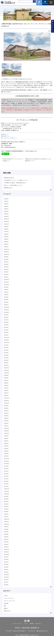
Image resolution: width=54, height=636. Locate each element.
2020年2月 (6, 393)
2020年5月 (6, 385)
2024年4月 (6, 269)
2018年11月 (6, 430)
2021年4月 (6, 357)
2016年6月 (6, 504)
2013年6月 (6, 584)
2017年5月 (6, 476)
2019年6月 (6, 413)
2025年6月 (6, 234)
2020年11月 (6, 370)
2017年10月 (6, 463)
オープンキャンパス (52, 27)
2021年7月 (6, 350)
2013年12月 (6, 574)
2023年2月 (6, 302)
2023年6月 (6, 294)
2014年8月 (6, 559)
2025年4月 (6, 239)
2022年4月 (6, 327)
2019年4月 (6, 418)
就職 (5, 605)
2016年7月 (6, 501)
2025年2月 (6, 244)
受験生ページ (5, 134)
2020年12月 (6, 367)
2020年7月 (6, 380)
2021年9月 (6, 345)
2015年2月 (6, 544)
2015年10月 (6, 524)
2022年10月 (6, 312)
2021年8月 (6, 347)
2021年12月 (6, 337)
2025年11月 (6, 221)
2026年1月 (6, 216)
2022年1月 (6, 335)
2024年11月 (6, 251)
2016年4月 (6, 509)
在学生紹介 (6, 603)
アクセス (26, 623)
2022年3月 (6, 330)
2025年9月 (6, 226)
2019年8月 (6, 408)
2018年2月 (6, 453)
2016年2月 (6, 514)
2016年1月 (6, 516)
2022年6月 (6, 322)
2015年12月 (6, 519)
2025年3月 (6, 241)
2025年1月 (6, 246)
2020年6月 (6, 382)
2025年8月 (6, 229)
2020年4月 (6, 388)
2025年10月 (6, 224)
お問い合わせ (38, 623)
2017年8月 (6, 468)
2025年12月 (6, 218)
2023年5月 (6, 297)
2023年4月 (6, 299)
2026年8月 (6, 198)
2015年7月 (6, 531)
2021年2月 (6, 362)
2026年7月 (6, 201)
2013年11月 (6, 577)
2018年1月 (6, 456)
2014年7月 (6, 562)
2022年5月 (6, 324)
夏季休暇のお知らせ (8, 187)
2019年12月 (6, 398)
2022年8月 (6, 317)
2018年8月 (6, 438)
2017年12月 (6, 458)
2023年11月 (6, 282)
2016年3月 (6, 511)
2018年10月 (6, 433)
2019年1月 (6, 425)
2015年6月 (6, 534)
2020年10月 (6, 372)
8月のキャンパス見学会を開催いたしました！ (13, 185)
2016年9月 (6, 496)
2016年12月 (6, 488)
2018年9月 (6, 435)
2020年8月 (6, 377)
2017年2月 (6, 483)
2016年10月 (6, 493)
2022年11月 (6, 309)
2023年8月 (6, 289)
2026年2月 (6, 213)
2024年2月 (6, 274)
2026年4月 (6, 208)
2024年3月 (6, 271)
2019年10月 (6, 403)
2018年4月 (6, 448)
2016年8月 (6, 498)
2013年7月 (6, 582)
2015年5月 (6, 536)
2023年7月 (6, 292)
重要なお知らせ (7, 610)
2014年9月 (6, 557)
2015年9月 (6, 526)
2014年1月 (6, 572)
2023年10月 (6, 284)
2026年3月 (6, 211)
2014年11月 (6, 551)
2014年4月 (6, 569)
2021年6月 (6, 352)
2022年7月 (6, 319)
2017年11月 (6, 461)
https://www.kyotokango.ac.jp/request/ (20, 123)
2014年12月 (6, 549)
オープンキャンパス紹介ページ (9, 137)
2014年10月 (6, 554)
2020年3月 (6, 390)
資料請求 (32, 623)
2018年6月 (6, 443)
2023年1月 (6, 304)
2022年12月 (6, 307)
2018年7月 (6, 440)
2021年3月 (6, 360)
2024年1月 (6, 277)
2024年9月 (6, 256)
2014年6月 (6, 564)
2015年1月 (6, 546)
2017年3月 (6, 481)
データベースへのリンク (9, 598)
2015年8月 (6, 529)
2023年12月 (6, 279)
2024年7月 (6, 261)
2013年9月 (6, 579)
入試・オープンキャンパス (9, 600)
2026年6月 (6, 203)
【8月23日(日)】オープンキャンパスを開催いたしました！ (16, 180)
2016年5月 (6, 506)
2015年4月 (6, 539)
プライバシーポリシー (17, 623)
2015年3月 (6, 541)
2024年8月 (6, 259)
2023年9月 (6, 287)
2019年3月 (6, 420)
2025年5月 (6, 236)
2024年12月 (6, 249)
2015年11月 (6, 521)
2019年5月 (6, 415)
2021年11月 (6, 340)
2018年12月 (6, 428)
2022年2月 (6, 332)
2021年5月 (6, 355)
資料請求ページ (5, 136)
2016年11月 (6, 491)
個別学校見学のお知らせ (9, 177)
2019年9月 (6, 405)
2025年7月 (6, 231)
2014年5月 (6, 567)
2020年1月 (6, 395)
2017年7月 (6, 471)
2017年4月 (6, 478)
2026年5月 (6, 206)
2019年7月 (6, 410)
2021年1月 (6, 365)
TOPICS (5, 595)
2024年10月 (6, 254)
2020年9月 (6, 375)
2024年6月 (6, 264)
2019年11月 (6, 400)
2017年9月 (6, 466)
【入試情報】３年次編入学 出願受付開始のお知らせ (15, 182)
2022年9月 (6, 314)
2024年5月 (6, 266)
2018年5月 (6, 446)
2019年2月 (6, 423)
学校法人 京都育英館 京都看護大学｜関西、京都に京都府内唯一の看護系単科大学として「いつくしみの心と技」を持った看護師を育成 (8, 3)
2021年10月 (6, 342)
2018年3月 (6, 451)
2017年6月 (6, 473)
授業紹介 (6, 608)
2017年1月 (6, 486)
